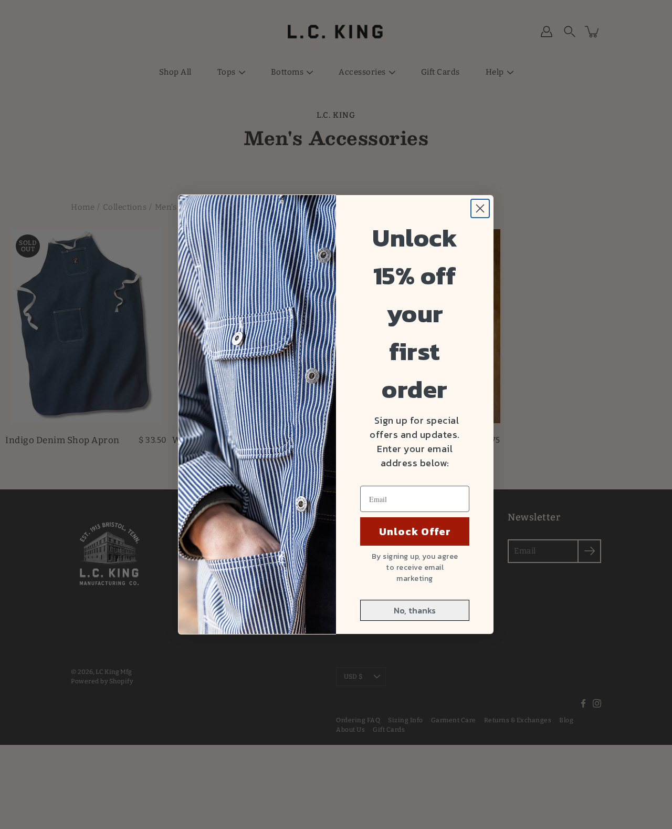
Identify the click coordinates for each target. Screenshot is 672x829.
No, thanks (415, 610)
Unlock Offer (415, 531)
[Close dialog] (480, 208)
